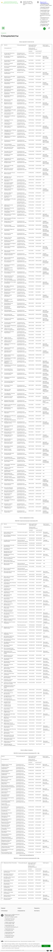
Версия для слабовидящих (44, 2)
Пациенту (36, 908)
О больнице (4, 910)
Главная (3, 908)
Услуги (19, 908)
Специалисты (21, 910)
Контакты (37, 910)
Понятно (46, 946)
